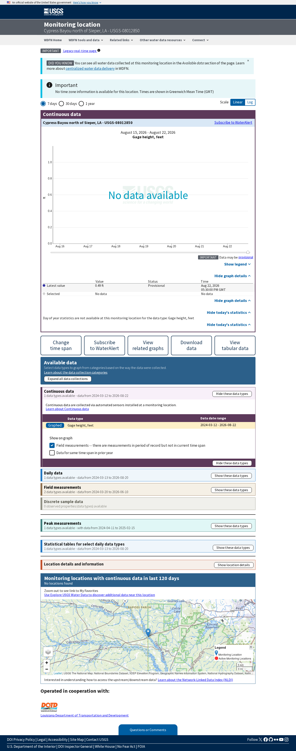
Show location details (234, 565)
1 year (90, 103)
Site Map (77, 739)
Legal (41, 739)
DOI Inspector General (75, 746)
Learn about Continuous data (67, 409)
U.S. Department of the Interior (31, 746)
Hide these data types (232, 393)
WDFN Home (53, 40)
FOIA (141, 746)
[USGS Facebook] (265, 740)
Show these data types (231, 475)
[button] (148, 632)
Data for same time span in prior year (84, 452)
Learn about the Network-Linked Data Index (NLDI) (195, 680)
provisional (246, 257)
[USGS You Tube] (281, 740)
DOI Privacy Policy (21, 739)
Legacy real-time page (80, 51)
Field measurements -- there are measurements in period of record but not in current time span (130, 445)
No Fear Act (126, 746)
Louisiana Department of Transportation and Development (85, 715)
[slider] (248, 252)
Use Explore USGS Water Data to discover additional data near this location (99, 595)
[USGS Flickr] (276, 740)
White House (105, 746)
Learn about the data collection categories (75, 372)
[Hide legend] (251, 647)
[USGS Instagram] (286, 740)
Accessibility (58, 739)
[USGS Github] (270, 740)
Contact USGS (97, 739)
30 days (71, 103)
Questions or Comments (148, 730)
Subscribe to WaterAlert (233, 123)
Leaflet (58, 673)
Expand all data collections (68, 378)
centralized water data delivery (90, 68)
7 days (52, 103)
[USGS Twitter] (260, 740)
